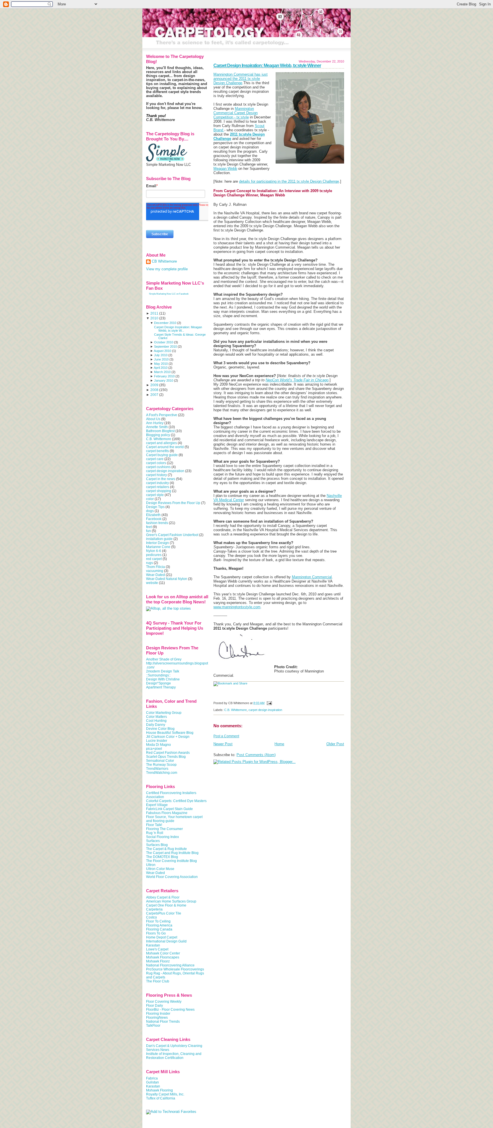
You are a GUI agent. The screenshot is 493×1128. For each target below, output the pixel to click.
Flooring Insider (158, 1014)
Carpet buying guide (162, 455)
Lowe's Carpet (157, 949)
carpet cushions (158, 467)
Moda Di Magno (158, 745)
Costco (151, 917)
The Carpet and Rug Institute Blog (172, 853)
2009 (154, 385)
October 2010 (163, 342)
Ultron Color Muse (160, 869)
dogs (150, 511)
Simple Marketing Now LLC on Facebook (169, 294)
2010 (154, 318)
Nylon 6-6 (153, 551)
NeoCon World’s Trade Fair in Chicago (297, 380)
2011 (154, 313)
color (150, 499)
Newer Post (223, 744)
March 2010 (162, 372)
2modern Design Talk (162, 671)
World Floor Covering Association (172, 877)
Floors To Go (156, 933)
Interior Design (157, 543)
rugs (149, 563)
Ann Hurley (154, 423)
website (152, 583)
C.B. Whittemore (235, 710)
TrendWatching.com (161, 773)
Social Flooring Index (162, 837)
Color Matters (156, 717)
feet (149, 527)
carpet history (156, 475)
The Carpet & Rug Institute (166, 849)
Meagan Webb (225, 168)
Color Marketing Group (163, 713)
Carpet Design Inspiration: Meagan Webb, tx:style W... (178, 328)
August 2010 (162, 350)
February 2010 (164, 376)
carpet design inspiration (265, 710)
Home (279, 744)
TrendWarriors (157, 769)
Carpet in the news (160, 479)
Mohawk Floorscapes (162, 957)
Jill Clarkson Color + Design (167, 737)
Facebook (153, 519)
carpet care (154, 459)
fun (148, 531)
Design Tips (155, 507)
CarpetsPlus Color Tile (163, 913)
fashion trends (157, 523)
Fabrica (152, 1078)
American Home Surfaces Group (171, 901)
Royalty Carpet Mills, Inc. (165, 1094)
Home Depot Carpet (161, 937)
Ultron (150, 865)
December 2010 (165, 323)
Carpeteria (154, 909)
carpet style (155, 495)
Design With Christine (163, 679)
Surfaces (153, 841)
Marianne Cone (158, 547)
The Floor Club (157, 981)
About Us (153, 419)
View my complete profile (167, 269)
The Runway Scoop (161, 765)
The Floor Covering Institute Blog (171, 861)
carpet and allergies (161, 443)
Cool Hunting (156, 721)
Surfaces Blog (157, 845)
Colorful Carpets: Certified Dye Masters (176, 801)
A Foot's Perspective (161, 415)
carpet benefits (157, 451)
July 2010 (160, 355)
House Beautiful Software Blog (169, 733)
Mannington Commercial (312, 577)
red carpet (154, 559)
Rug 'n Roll (154, 833)
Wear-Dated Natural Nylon (166, 579)
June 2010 (161, 359)
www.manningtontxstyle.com (236, 607)
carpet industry (157, 483)
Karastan (153, 945)
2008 (154, 390)
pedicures (153, 555)
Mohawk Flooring (159, 1090)
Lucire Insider (156, 741)
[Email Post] (268, 703)
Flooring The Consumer (164, 829)
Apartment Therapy (161, 687)
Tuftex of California (160, 1098)
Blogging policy (158, 435)
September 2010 (165, 346)
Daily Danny (155, 725)
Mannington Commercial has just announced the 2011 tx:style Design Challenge (240, 78)
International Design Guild (166, 941)
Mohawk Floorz (158, 961)
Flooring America (159, 925)
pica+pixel (154, 749)
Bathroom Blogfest (160, 431)
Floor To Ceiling (158, 921)
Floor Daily (154, 1006)
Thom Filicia (155, 567)
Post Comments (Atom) (256, 755)
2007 (154, 395)
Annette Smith (157, 427)
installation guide (159, 539)
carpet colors (156, 463)
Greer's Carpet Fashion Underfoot (172, 535)
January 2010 (163, 380)
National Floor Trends (163, 1022)
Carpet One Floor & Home (166, 905)
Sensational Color (160, 761)
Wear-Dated (155, 575)
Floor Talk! (154, 825)
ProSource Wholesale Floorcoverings (175, 969)
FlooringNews (157, 1018)
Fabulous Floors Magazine (166, 813)
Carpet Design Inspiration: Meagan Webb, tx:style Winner (267, 65)
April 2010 (160, 367)
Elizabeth (153, 515)
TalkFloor (153, 1026)
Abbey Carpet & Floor (162, 897)
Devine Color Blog (160, 729)
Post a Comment (226, 736)
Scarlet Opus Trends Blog (166, 757)
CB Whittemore (164, 261)
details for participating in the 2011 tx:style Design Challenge (289, 181)
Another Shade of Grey (163, 659)
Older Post (335, 744)
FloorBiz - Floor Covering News (170, 1010)
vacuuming (154, 571)
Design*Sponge (158, 683)
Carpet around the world (165, 447)
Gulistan (152, 1082)
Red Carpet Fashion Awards (168, 753)
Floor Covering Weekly (163, 1002)
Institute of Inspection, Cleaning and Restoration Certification (173, 1056)
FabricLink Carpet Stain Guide (169, 809)
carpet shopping (158, 491)
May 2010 (161, 363)
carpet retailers (157, 487)
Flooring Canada (159, 929)
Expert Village (157, 805)
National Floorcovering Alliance (170, 965)
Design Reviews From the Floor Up (173, 503)
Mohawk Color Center (163, 953)
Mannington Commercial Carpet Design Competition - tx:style (235, 112)
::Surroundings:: (158, 675)
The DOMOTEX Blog (162, 857)
